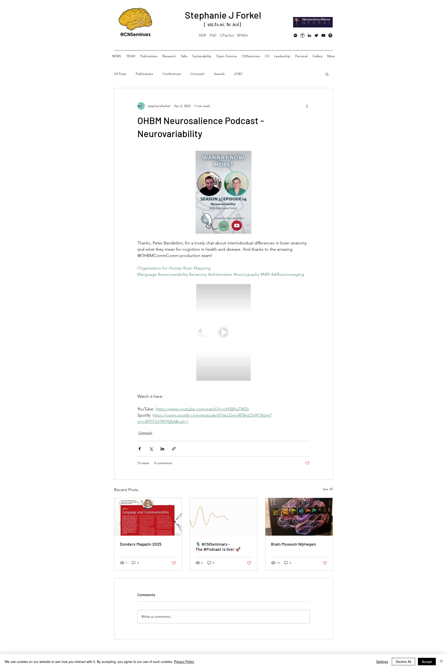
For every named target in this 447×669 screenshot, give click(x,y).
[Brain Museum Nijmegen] (299, 517)
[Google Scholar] (330, 35)
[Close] (441, 661)
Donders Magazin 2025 (140, 544)
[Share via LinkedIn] (162, 448)
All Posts (120, 74)
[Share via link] (174, 448)
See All (328, 489)
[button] (327, 74)
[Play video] (223, 332)
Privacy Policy (184, 661)
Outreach (197, 74)
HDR (202, 35)
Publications (144, 74)
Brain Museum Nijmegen (293, 544)
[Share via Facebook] (139, 448)
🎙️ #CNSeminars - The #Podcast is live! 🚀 (218, 546)
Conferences (172, 74)
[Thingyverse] (302, 35)
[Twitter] (316, 35)
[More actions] (307, 106)
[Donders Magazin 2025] (148, 517)
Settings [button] (382, 661)
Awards (219, 74)
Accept (427, 661)
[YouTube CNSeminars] (323, 35)
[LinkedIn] (309, 35)
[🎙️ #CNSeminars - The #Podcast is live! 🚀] (223, 517)
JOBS (238, 74)
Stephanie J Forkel (223, 14)
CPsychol (227, 35)
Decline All (403, 661)
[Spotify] (295, 35)
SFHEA (242, 35)
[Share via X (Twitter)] (151, 448)
